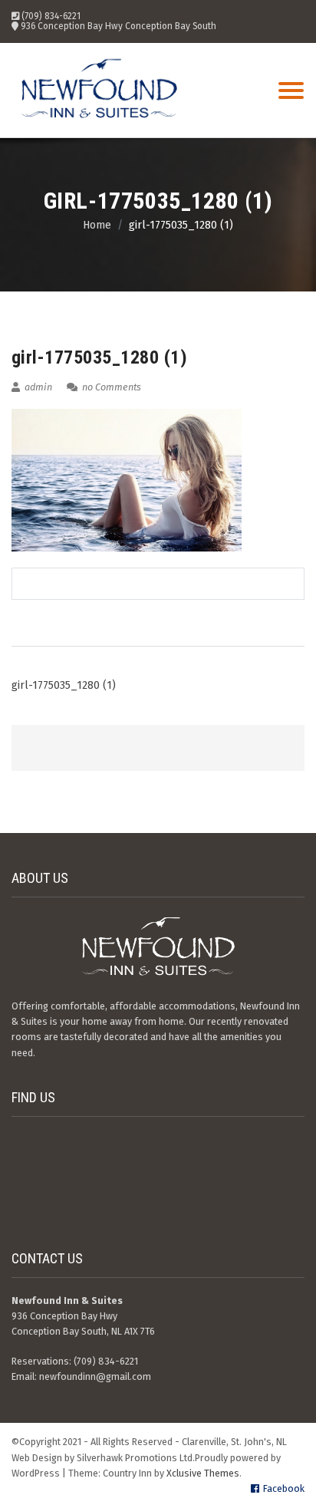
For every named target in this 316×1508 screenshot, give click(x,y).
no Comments (110, 387)
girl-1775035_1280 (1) (64, 685)
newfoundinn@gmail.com (95, 1376)
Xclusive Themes (202, 1473)
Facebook (283, 1488)
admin (37, 387)
